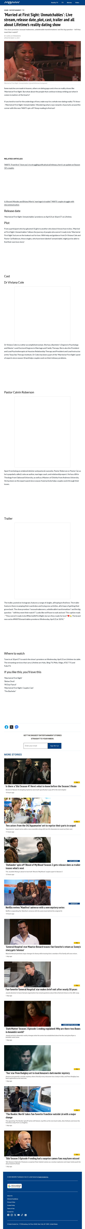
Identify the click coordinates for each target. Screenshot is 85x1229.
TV (62, 2)
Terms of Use (10, 1208)
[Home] (12, 2)
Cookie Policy (11, 1205)
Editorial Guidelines (12, 1199)
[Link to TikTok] (22, 1215)
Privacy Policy (11, 1202)
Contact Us (10, 1211)
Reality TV (54, 2)
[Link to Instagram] (12, 1215)
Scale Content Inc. (43, 1177)
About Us (9, 1196)
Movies (69, 2)
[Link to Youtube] (19, 1215)
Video (77, 2)
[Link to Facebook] (8, 1215)
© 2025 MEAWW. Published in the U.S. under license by (22, 1177)
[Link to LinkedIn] (25, 1215)
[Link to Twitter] (15, 1215)
